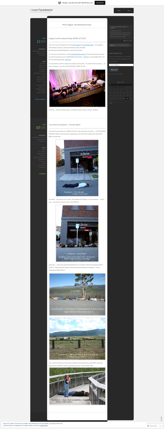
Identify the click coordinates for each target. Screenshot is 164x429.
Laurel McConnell (40, 85)
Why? (129, 10)
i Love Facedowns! (42, 9)
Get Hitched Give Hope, (78, 54)
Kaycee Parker (41, 81)
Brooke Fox (42, 67)
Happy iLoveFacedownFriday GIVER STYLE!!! (67, 38)
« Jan (110, 103)
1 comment (42, 173)
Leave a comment (40, 99)
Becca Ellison (41, 151)
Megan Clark (41, 87)
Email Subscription (115, 53)
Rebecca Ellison (41, 92)
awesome (42, 63)
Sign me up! (114, 69)
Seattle (43, 163)
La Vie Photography (88, 45)
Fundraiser (42, 71)
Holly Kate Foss (41, 79)
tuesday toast (41, 165)
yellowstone (42, 167)
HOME (119, 10)
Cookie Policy (44, 425)
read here (68, 59)
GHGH (43, 75)
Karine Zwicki (41, 159)
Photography (41, 90)
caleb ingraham (41, 153)
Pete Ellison (42, 161)
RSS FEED (129, 40)
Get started (100, 3)
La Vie (43, 83)
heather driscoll (41, 77)
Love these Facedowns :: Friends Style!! (64, 125)
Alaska (43, 149)
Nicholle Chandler (40, 89)
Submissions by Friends (38, 51)
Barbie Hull (42, 65)
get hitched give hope (39, 73)
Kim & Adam (76, 45)
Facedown (42, 69)
